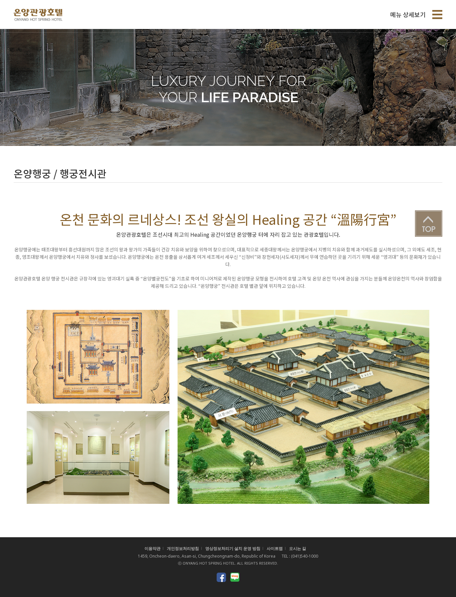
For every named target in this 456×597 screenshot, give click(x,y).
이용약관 (153, 548)
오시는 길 (297, 548)
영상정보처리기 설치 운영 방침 (232, 548)
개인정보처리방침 (183, 548)
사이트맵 (275, 548)
